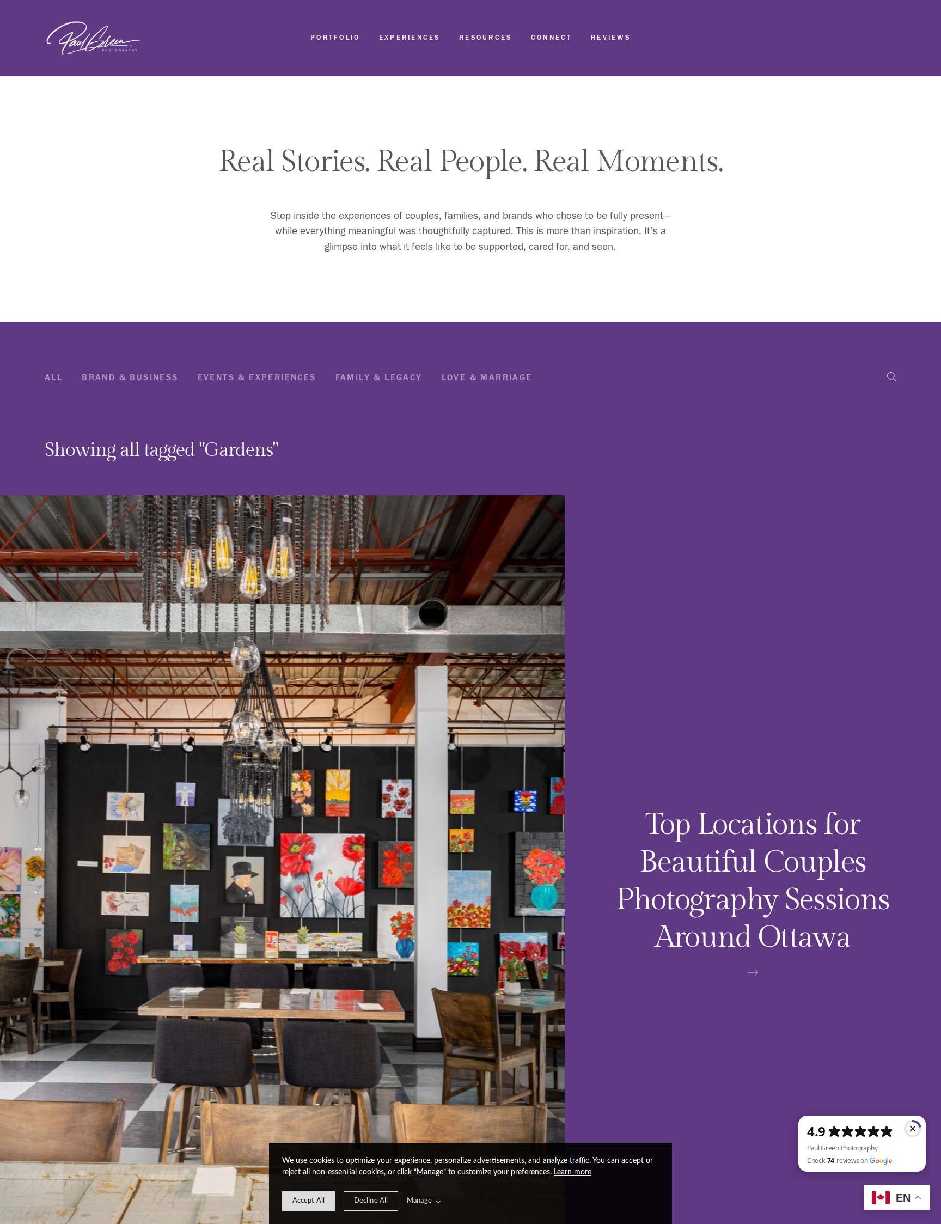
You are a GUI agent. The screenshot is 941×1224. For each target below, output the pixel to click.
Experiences (410, 37)
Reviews (611, 37)
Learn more (572, 1172)
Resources (485, 37)
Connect (551, 37)
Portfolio (335, 37)
